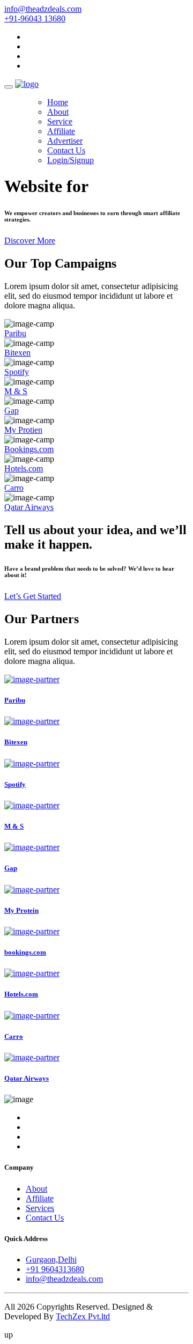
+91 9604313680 (55, 1269)
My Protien (23, 429)
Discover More (29, 240)
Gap (11, 410)
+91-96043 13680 (34, 18)
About (58, 111)
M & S (15, 391)
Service (59, 121)
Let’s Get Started (32, 596)
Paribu (15, 333)
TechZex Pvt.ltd (83, 1316)
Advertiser (65, 140)
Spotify (16, 371)
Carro (14, 487)
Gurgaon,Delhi (51, 1259)
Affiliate (61, 131)
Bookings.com (29, 449)
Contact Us (66, 150)
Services (40, 1208)
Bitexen (17, 352)
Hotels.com (23, 468)
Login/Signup (70, 160)
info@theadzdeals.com (42, 8)
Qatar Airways (29, 507)
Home (57, 102)
